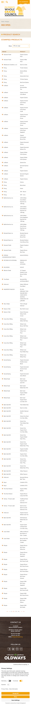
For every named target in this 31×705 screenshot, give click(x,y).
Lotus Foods (6, 531)
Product (22, 51)
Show (10, 46)
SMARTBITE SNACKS (9, 289)
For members (23, 1)
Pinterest (21, 649)
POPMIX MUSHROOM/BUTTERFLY (9, 256)
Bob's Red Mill (7, 404)
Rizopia (5, 545)
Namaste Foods (7, 54)
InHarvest (6, 284)
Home (2, 21)
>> (23, 611)
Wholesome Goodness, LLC (10, 64)
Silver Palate (6, 303)
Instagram (17, 649)
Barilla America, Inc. (8, 198)
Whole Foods (6, 379)
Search (7, 2)
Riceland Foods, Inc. (8, 233)
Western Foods (7, 270)
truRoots (5, 85)
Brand (4, 51)
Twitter (13, 649)
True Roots (6, 279)
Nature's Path (6, 309)
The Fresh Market (7, 488)
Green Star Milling (8, 319)
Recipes (7, 21)
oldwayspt (15, 657)
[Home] (15, 11)
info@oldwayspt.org (17, 636)
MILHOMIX (6, 267)
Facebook (9, 649)
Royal (4, 482)
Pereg (5, 67)
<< (7, 611)
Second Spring (7, 360)
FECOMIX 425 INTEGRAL (10, 260)
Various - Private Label (9, 498)
